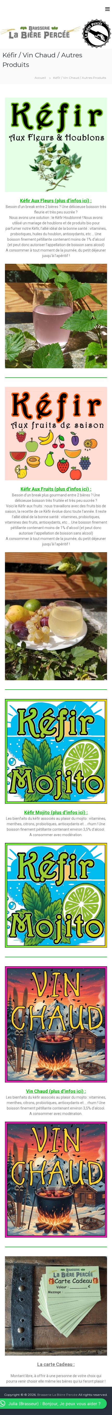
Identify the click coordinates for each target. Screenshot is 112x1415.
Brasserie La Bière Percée (57, 1395)
